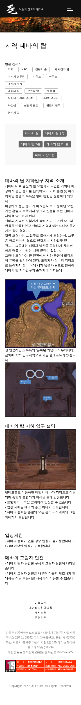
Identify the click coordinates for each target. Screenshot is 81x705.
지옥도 (37, 76)
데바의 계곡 (15, 83)
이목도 (53, 76)
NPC (24, 69)
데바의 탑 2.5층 (58, 144)
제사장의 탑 (62, 69)
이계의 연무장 (16, 76)
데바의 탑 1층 (54, 133)
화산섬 (12, 105)
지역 (10, 69)
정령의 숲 (41, 69)
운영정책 (40, 617)
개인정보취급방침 (40, 607)
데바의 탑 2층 (30, 144)
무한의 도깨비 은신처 (21, 98)
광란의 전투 (53, 105)
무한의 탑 (33, 90)
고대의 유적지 (50, 98)
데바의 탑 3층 (44, 155)
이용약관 (40, 602)
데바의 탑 (13, 90)
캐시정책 (40, 612)
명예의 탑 (13, 112)
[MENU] (70, 8)
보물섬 (51, 90)
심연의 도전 (31, 105)
